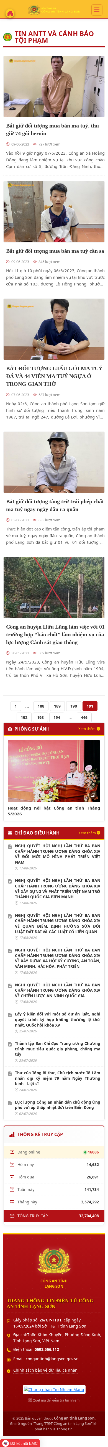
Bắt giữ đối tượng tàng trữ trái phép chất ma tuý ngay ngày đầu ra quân (55, 505)
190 (73, 706)
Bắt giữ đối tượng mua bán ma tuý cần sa (55, 251)
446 (84, 717)
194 (56, 717)
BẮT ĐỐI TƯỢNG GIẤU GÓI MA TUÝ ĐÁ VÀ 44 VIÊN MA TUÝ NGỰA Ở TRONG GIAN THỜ (54, 376)
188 (41, 706)
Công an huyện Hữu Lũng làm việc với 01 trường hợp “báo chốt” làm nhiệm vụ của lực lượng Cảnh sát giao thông (55, 634)
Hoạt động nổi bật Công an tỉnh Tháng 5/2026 (54, 810)
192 (24, 717)
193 (40, 717)
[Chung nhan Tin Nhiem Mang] (54, 1389)
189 (57, 706)
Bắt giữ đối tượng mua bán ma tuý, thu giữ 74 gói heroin (52, 129)
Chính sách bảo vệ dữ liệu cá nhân (45, 1370)
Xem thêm (87, 728)
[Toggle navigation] (96, 10)
